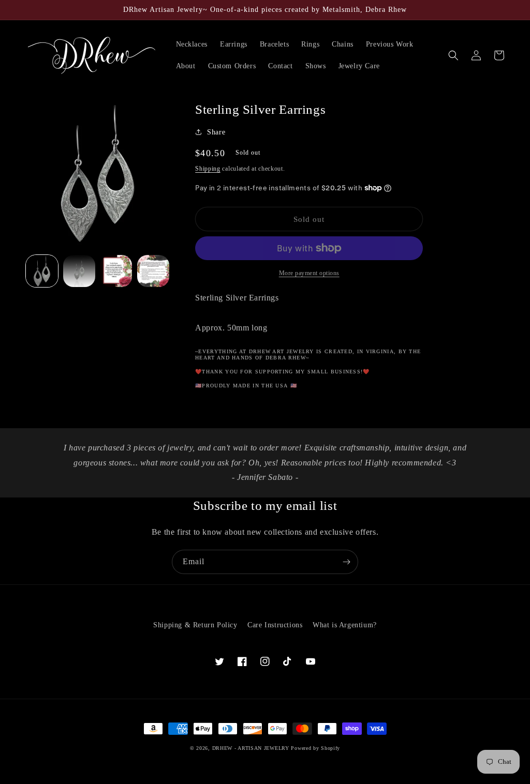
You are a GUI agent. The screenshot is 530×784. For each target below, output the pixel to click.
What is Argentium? (345, 625)
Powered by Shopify (315, 748)
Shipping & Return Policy (195, 625)
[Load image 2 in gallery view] (79, 271)
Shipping (207, 168)
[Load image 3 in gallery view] (116, 271)
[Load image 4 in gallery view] (153, 271)
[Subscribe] (346, 562)
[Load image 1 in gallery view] (42, 271)
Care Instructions (274, 625)
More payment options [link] (309, 273)
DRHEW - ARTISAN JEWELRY (250, 748)
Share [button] (216, 132)
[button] (453, 55)
